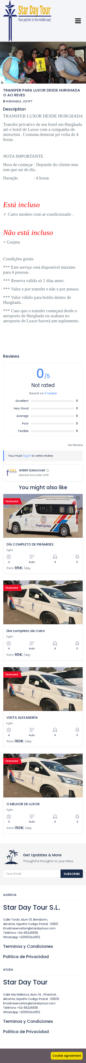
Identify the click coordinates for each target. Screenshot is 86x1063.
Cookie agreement (66, 1056)
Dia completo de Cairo (25, 630)
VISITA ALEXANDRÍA (22, 717)
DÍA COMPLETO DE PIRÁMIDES (30, 544)
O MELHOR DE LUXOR (23, 804)
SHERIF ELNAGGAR (32, 470)
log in (27, 456)
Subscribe (72, 874)
